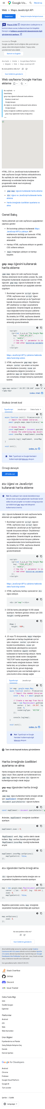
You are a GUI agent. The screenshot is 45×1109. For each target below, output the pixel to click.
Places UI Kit (12, 25)
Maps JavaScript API (22, 10)
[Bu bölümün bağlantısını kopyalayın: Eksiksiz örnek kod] (24, 402)
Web (4, 10)
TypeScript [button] (8, 409)
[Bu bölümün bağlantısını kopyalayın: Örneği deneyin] (21, 468)
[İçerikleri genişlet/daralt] (14, 90)
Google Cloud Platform (10, 1080)
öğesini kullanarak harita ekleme (24, 191)
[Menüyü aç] (3, 3)
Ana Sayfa (5, 61)
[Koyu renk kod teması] (37, 328)
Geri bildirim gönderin (14, 74)
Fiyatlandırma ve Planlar (11, 1041)
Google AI (5, 1084)
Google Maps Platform (28, 61)
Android (5, 1019)
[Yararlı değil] (26, 69)
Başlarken (9, 16)
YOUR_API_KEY (26, 335)
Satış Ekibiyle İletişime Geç (12, 1045)
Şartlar (4, 1098)
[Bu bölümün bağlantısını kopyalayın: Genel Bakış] (19, 215)
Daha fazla (34, 409)
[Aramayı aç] (30, 2)
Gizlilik (11, 1098)
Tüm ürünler (6, 1088)
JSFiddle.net (10, 474)
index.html (35, 393)
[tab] (8, 409)
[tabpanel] (22, 437)
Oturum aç (38, 3)
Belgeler (8, 64)
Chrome (5, 1072)
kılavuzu (25, 459)
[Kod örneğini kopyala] (41, 328)
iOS (3, 1023)
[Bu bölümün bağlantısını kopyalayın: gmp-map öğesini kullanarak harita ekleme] (22, 268)
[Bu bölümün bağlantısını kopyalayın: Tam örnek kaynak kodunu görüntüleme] (4, 752)
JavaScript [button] (21, 409)
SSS (3, 1001)
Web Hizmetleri (7, 1031)
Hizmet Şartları (7, 1053)
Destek (4, 1049)
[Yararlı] (23, 69)
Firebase (5, 1076)
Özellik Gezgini (7, 1005)
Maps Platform (24, 3)
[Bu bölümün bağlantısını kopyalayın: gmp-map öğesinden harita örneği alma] (9, 791)
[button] (22, 751)
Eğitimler (5, 1009)
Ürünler (14, 61)
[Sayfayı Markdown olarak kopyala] (22, 84)
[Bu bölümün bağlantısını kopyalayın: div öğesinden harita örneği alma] (4, 871)
